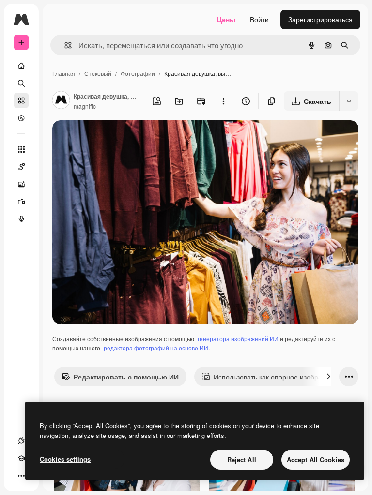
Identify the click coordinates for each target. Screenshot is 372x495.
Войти (259, 19)
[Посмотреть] (21, 118)
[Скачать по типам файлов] (348, 101)
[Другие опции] (223, 101)
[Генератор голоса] (21, 219)
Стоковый (97, 73)
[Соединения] (21, 441)
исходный (117, 139)
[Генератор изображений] (21, 184)
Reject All (241, 459)
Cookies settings (65, 459)
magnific (85, 106)
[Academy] (21, 458)
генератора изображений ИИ (238, 339)
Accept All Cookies (315, 459)
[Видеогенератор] (21, 201)
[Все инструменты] (21, 149)
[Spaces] (21, 167)
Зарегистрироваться (320, 19)
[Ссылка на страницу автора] (61, 101)
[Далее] (328, 376)
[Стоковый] (21, 100)
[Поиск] (21, 83)
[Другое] (21, 475)
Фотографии (138, 73)
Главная (63, 73)
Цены (226, 19)
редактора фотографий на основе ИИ (156, 348)
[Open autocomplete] (64, 45)
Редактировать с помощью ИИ (126, 376)
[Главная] (21, 65)
